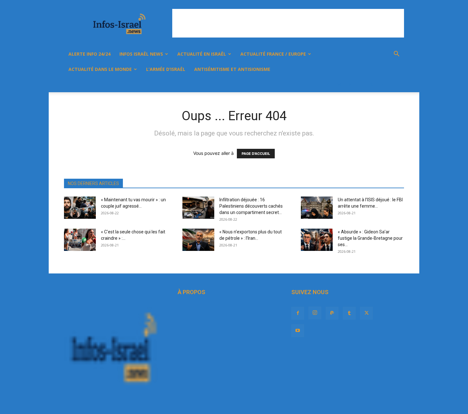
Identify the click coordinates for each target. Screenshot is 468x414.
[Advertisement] (288, 23)
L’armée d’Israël (165, 69)
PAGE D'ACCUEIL (256, 153)
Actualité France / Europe (273, 54)
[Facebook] (328, 84)
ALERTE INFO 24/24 (89, 54)
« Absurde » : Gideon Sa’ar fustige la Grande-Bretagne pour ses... (370, 238)
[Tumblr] (360, 84)
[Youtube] (382, 84)
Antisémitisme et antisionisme (232, 69)
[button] (396, 55)
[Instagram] (339, 84)
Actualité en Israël (201, 54)
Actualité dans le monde (100, 69)
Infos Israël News (141, 54)
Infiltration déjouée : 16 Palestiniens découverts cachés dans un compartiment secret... (251, 206)
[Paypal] (350, 84)
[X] (371, 84)
